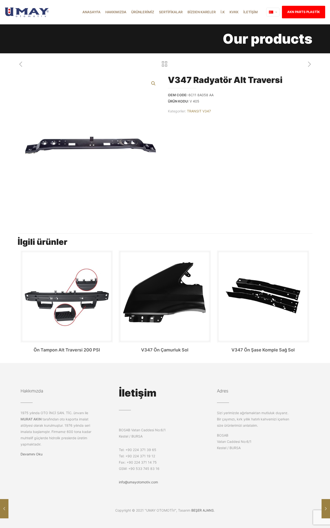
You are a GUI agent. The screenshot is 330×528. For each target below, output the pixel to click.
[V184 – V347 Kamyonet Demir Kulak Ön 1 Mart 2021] (326, 508)
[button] (153, 83)
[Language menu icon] (273, 12)
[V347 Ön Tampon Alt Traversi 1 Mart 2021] (4, 508)
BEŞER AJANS (202, 510)
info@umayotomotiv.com (138, 482)
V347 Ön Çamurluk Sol (164, 349)
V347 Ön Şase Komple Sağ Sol (263, 349)
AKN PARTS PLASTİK (303, 12)
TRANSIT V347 (199, 111)
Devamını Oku (32, 454)
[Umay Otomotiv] (27, 12)
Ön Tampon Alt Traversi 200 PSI (67, 349)
